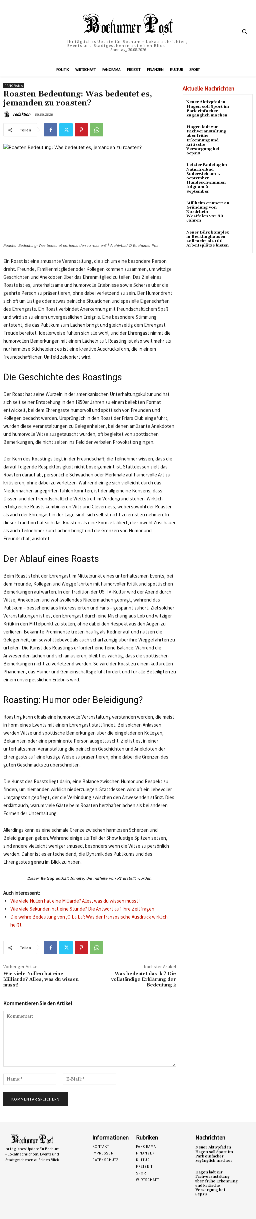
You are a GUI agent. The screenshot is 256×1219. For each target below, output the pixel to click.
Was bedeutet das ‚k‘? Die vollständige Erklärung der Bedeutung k (143, 979)
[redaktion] (7, 114)
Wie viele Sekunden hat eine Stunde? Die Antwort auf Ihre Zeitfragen (82, 909)
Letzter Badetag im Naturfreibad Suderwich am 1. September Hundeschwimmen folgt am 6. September (206, 178)
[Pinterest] (81, 129)
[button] (244, 31)
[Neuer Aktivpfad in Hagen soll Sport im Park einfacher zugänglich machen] (241, 108)
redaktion (21, 114)
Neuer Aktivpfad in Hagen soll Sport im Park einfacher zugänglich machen (207, 108)
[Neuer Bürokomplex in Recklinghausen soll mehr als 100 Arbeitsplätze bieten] (241, 238)
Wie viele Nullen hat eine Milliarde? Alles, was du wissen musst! (75, 901)
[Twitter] (66, 129)
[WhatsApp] (96, 129)
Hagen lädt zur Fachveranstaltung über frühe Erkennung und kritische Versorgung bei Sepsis (206, 140)
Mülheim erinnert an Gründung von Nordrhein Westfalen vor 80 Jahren (207, 212)
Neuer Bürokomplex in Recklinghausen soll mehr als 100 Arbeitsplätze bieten (207, 239)
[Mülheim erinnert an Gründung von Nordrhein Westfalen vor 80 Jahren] (241, 209)
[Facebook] (50, 129)
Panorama (14, 86)
